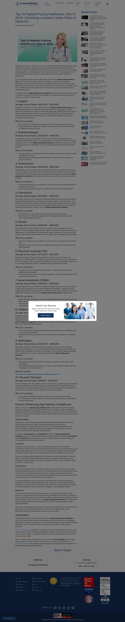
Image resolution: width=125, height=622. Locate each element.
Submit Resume (46, 315)
